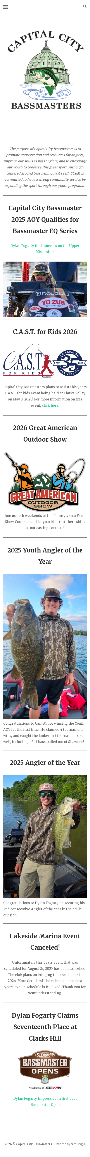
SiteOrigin (78, 1144)
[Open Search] (85, 7)
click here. (50, 405)
